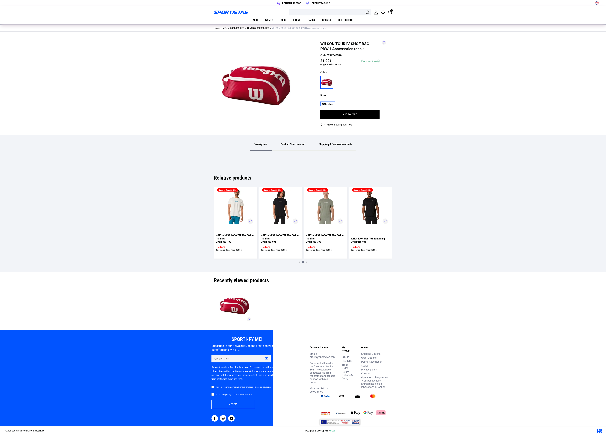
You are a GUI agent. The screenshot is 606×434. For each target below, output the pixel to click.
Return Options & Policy (347, 375)
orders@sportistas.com (323, 356)
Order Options (369, 357)
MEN (225, 27)
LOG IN (346, 356)
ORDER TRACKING (321, 3)
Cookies (365, 373)
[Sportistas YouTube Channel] (231, 418)
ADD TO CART (350, 114)
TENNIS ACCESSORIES (258, 27)
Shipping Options (370, 353)
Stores (364, 365)
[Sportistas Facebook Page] (214, 418)
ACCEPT (233, 404)
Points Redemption (371, 361)
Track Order (345, 366)
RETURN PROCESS (291, 3)
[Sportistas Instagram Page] (223, 418)
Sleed (332, 430)
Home (217, 27)
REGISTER (347, 360)
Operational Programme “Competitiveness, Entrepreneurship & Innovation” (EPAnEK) (374, 382)
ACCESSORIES (237, 27)
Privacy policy (369, 369)
